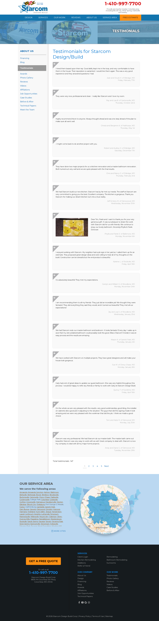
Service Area (110, 17)
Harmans (23, 512)
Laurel (22, 514)
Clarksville (54, 497)
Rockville (23, 521)
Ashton (47, 492)
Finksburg (41, 504)
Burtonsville (24, 497)
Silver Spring (25, 524)
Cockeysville (24, 500)
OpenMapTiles (107, 533)
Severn (48, 521)
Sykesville (54, 524)
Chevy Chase (44, 497)
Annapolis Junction (35, 492)
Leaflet (99, 533)
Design (28, 17)
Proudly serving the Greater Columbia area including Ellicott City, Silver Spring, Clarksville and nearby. (123, 10)
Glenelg (33, 509)
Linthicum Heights (33, 514)
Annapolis (23, 492)
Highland (31, 512)
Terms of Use (98, 616)
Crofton (23, 502)
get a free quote (43, 561)
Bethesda (31, 495)
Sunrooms (111, 563)
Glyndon (49, 509)
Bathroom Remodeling (117, 560)
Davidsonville (51, 502)
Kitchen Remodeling (87, 560)
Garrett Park (50, 507)
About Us (91, 17)
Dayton (60, 502)
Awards (23, 74)
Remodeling (112, 557)
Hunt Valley (40, 512)
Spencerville (35, 524)
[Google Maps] (85, 602)
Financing (24, 58)
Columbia (45, 500)
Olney (59, 517)
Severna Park (57, 521)
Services (43, 17)
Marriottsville (25, 517)
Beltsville (23, 495)
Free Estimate (130, 17)
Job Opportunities (28, 94)
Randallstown (44, 519)
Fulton (22, 507)
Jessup (48, 512)
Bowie (38, 495)
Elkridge (23, 504)
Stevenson (45, 524)
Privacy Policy (85, 616)
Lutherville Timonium (49, 514)
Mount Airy (43, 517)
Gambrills (40, 507)
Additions (82, 563)
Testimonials (26, 68)
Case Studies (26, 98)
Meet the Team (27, 110)
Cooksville (54, 500)
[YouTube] (82, 602)
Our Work (59, 17)
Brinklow (45, 495)
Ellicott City (31, 504)
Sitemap (109, 616)
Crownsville (31, 502)
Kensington (56, 512)
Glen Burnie (24, 509)
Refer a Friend (84, 566)
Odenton (52, 517)
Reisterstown (56, 519)
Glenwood (41, 509)
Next (106, 466)
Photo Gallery (26, 78)
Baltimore (55, 492)
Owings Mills (25, 519)
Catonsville (34, 497)
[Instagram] (89, 602)
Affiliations (25, 90)
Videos (23, 86)
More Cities (60, 531)
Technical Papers (28, 106)
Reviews (75, 17)
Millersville (35, 517)
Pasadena (34, 519)
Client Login (83, 557)
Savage (42, 521)
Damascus (40, 502)
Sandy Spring (32, 521)
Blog (22, 62)
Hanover (56, 509)
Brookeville (54, 495)
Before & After (27, 102)
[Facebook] (79, 602)
